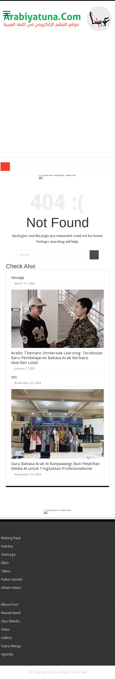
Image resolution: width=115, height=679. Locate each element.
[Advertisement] (57, 94)
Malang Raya (11, 538)
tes (14, 377)
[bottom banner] (57, 511)
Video (5, 629)
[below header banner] (57, 177)
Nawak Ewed (11, 613)
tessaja (17, 277)
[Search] (94, 254)
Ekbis (5, 563)
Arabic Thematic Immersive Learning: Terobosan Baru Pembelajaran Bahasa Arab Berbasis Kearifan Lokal (56, 358)
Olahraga (8, 555)
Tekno (5, 571)
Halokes (7, 546)
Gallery (6, 638)
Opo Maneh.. (11, 621)
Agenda (7, 654)
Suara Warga (11, 646)
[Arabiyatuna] (57, 17)
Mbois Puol (9, 605)
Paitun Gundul (11, 579)
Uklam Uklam (11, 588)
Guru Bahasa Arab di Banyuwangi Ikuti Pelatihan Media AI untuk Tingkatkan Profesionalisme (55, 466)
